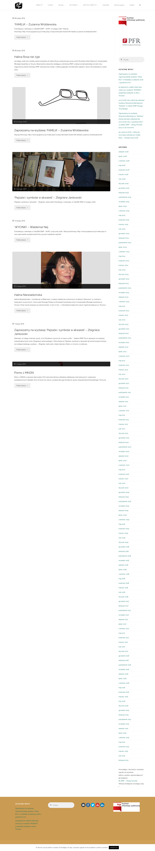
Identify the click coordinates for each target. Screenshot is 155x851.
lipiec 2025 (123, 206)
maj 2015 (122, 742)
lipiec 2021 (122, 406)
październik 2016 (125, 665)
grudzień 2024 (124, 233)
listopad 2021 (123, 388)
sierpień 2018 (123, 565)
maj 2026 (122, 165)
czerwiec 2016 (124, 683)
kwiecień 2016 (124, 692)
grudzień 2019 (124, 492)
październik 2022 (125, 338)
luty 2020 (122, 483)
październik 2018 (125, 556)
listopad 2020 (124, 442)
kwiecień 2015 (124, 747)
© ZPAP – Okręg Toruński (128, 781)
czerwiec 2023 (124, 302)
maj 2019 (122, 524)
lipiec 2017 (122, 624)
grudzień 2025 (124, 188)
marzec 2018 (123, 588)
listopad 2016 (124, 660)
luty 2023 (122, 320)
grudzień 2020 (124, 438)
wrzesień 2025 (124, 202)
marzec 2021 (123, 424)
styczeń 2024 (123, 274)
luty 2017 (122, 647)
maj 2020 (122, 470)
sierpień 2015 (123, 728)
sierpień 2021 (123, 401)
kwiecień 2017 (124, 638)
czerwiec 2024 (124, 252)
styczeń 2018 (123, 597)
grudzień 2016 (124, 656)
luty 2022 (122, 374)
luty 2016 (122, 701)
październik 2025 (125, 197)
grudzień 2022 (124, 329)
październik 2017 (125, 610)
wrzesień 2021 (124, 397)
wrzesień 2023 (124, 292)
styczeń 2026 (124, 183)
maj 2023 (122, 306)
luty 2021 (122, 429)
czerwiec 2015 (124, 738)
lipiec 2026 (123, 156)
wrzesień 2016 (124, 669)
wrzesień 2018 (124, 560)
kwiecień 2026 (124, 170)
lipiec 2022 (123, 352)
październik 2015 (125, 719)
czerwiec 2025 (124, 211)
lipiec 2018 (122, 570)
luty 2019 (122, 538)
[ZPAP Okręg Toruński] (18, 5)
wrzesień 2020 (124, 451)
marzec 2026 (123, 174)
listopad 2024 (124, 238)
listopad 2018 (124, 551)
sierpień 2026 (124, 152)
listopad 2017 (123, 606)
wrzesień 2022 (124, 342)
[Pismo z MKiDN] (61, 363)
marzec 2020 (123, 479)
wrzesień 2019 (124, 506)
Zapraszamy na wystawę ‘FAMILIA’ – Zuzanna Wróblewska (51, 130)
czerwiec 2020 (124, 465)
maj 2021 (122, 415)
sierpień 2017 (123, 619)
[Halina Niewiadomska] (61, 270)
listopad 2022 (124, 333)
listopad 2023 (124, 283)
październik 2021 (125, 392)
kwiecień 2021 (124, 420)
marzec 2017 (123, 642)
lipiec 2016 (123, 678)
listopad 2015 (123, 715)
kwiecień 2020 (124, 474)
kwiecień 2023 (124, 311)
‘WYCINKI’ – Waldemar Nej (31, 227)
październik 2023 (125, 288)
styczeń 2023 (123, 324)
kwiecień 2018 (124, 583)
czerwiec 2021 (124, 411)
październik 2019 (125, 501)
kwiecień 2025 (124, 220)
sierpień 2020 (123, 456)
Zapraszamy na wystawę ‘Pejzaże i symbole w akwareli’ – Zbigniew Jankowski (57, 332)
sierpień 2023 (123, 297)
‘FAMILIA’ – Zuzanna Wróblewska (35, 24)
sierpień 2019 (123, 510)
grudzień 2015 (124, 710)
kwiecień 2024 (124, 261)
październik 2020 (125, 447)
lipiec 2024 (123, 247)
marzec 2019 (123, 533)
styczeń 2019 (123, 542)
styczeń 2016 (123, 706)
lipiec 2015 (122, 733)
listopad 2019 (124, 497)
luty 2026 (122, 179)
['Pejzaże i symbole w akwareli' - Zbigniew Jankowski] (61, 171)
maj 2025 (122, 215)
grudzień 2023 (124, 279)
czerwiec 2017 (124, 629)
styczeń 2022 (123, 379)
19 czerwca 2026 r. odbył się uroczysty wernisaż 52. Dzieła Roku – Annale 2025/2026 (129, 135)
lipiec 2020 (123, 461)
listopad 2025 (124, 193)
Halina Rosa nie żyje (27, 56)
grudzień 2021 (124, 383)
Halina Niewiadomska (28, 294)
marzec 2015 (123, 751)
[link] (140, 5)
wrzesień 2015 (124, 724)
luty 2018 (122, 592)
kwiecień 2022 (124, 365)
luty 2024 (122, 270)
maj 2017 (122, 633)
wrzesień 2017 (124, 615)
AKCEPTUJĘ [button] (114, 847)
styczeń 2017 (123, 651)
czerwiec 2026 (124, 161)
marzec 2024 (123, 265)
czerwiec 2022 (124, 356)
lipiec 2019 (123, 515)
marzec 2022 (123, 370)
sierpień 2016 (123, 674)
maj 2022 (122, 361)
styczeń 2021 (123, 433)
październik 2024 (125, 243)
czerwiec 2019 (124, 520)
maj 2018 (122, 579)
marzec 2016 (123, 697)
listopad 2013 (123, 760)
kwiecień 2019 (124, 529)
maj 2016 (122, 688)
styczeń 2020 (123, 488)
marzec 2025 (123, 224)
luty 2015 (122, 756)
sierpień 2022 (123, 347)
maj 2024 (122, 256)
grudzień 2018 (124, 547)
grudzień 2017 (124, 601)
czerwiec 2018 (124, 574)
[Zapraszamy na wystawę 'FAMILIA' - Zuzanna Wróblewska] (61, 105)
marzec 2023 (123, 315)
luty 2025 (122, 229)
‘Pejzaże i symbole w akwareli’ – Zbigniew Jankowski (48, 197)
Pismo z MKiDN (24, 372)
